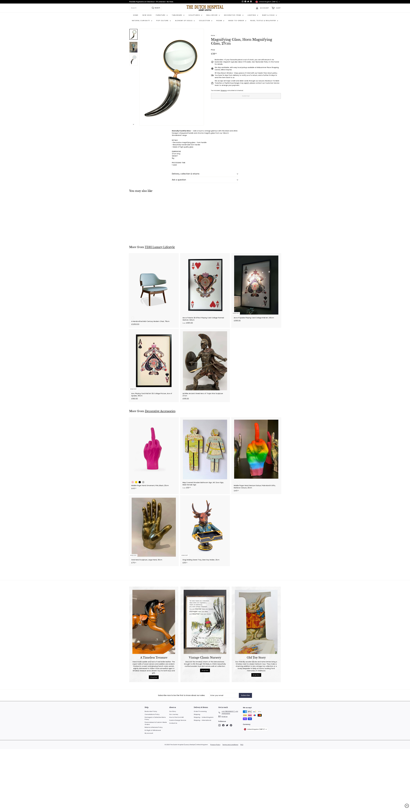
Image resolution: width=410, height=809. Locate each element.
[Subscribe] (235, 415)
